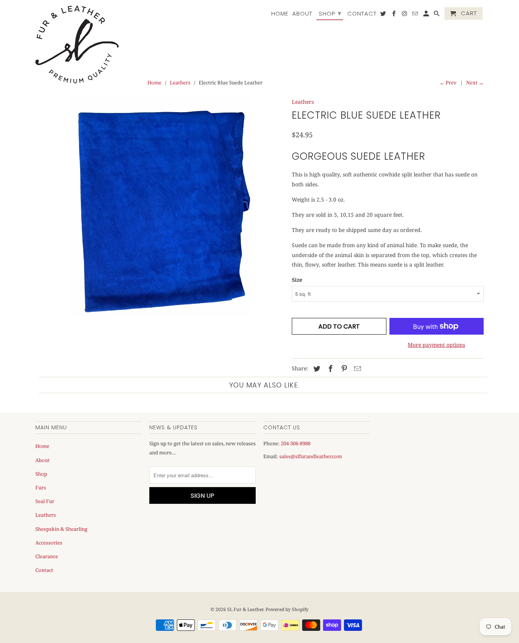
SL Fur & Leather (245, 609)
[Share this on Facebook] (329, 368)
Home (279, 13)
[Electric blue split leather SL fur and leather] (159, 207)
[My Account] (426, 15)
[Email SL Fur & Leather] (415, 15)
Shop (330, 13)
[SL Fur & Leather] (77, 44)
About (302, 13)
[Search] (437, 15)
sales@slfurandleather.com (310, 456)
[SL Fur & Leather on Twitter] (383, 15)
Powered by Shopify (287, 609)
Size (297, 279)
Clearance (46, 556)
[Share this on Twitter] (316, 368)
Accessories (48, 542)
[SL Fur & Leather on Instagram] (405, 15)
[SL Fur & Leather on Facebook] (394, 15)
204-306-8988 (295, 443)
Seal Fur (44, 501)
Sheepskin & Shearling (61, 529)
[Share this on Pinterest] (343, 368)
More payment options (436, 344)
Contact (362, 13)
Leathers (180, 82)
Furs (40, 487)
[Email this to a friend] (356, 368)
